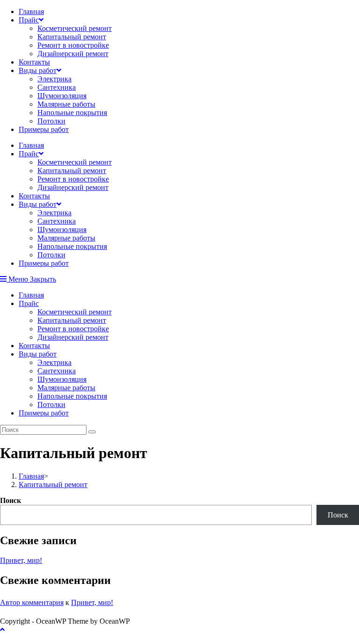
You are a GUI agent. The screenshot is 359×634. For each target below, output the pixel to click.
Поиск (10, 500)
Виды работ (38, 70)
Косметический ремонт (74, 28)
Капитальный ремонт (71, 37)
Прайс (29, 20)
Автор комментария (32, 602)
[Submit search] (92, 431)
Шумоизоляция (61, 96)
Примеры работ (44, 129)
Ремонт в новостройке (73, 45)
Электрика (54, 79)
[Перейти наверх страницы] (2, 630)
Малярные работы (66, 104)
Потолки (51, 121)
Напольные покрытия (72, 113)
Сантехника (56, 87)
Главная (31, 11)
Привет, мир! (21, 560)
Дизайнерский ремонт (72, 54)
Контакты (34, 62)
